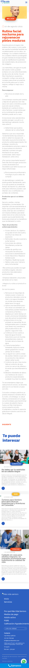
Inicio (6, 599)
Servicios (8, 602)
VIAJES (16, 494)
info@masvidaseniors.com (11, 640)
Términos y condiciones (7, 661)
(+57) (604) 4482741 (10, 635)
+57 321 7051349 (9, 638)
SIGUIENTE (6, 424)
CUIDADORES (16, 549)
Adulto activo (10, 617)
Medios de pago (11, 614)
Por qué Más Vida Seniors (15, 611)
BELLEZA (10, 19)
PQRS (6, 620)
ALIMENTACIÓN (16, 464)
